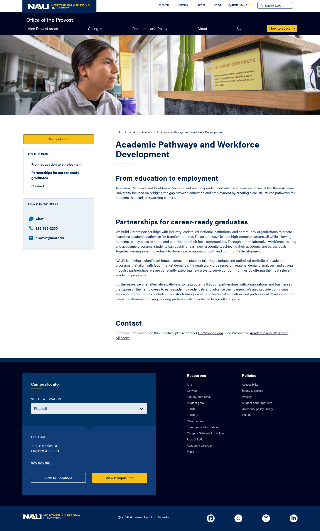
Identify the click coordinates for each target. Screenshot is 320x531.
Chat (40, 218)
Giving (216, 4)
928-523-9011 (41, 462)
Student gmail (196, 402)
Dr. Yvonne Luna (210, 332)
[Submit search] (261, 5)
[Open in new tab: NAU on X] (238, 518)
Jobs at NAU (195, 439)
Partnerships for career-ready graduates (55, 175)
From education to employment (56, 163)
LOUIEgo (193, 415)
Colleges (95, 28)
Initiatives (146, 132)
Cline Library (195, 421)
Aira (189, 384)
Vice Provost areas (43, 28)
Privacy (247, 396)
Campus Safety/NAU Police (205, 433)
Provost (130, 132)
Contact (37, 185)
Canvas (192, 390)
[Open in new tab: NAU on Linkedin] (294, 518)
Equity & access (252, 390)
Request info (59, 139)
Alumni (200, 4)
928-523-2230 (46, 227)
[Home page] (59, 6)
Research (163, 4)
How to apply (280, 28)
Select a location (46, 399)
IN (118, 132)
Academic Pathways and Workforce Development (187, 149)
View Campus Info (120, 478)
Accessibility (250, 384)
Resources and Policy (149, 28)
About (202, 28)
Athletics (182, 4)
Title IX (246, 415)
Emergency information (202, 427)
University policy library (257, 409)
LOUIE (191, 409)
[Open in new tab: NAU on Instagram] (266, 518)
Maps (190, 451)
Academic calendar (199, 445)
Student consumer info (257, 402)
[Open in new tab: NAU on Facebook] (211, 518)
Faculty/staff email (199, 396)
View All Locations (58, 478)
